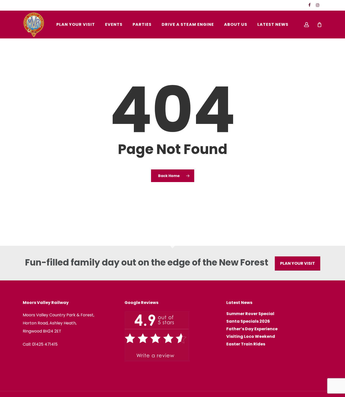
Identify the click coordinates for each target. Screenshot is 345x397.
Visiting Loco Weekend (250, 336)
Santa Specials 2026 (248, 321)
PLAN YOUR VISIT (297, 263)
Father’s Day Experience (252, 329)
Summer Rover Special (250, 314)
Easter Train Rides (245, 344)
